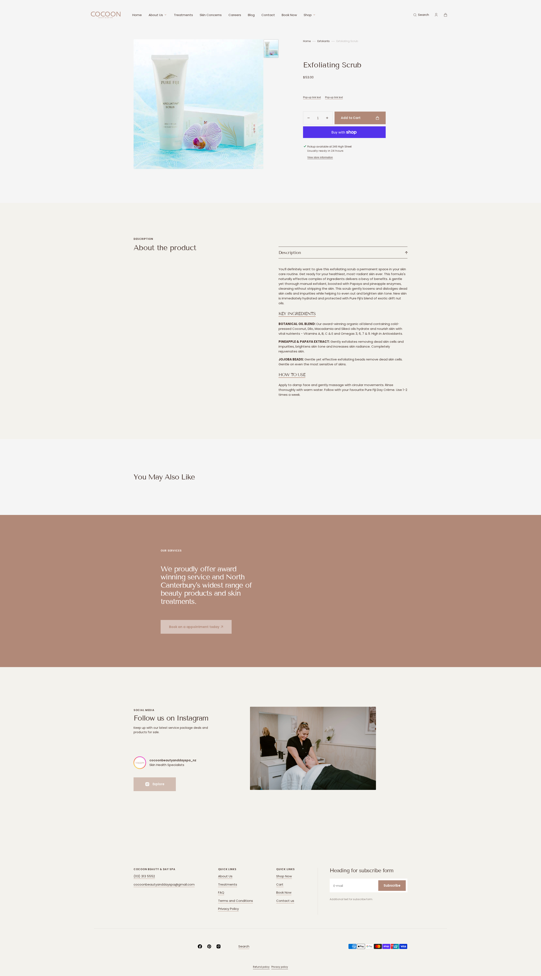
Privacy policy (279, 967)
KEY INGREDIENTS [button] (297, 313)
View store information (320, 157)
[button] (421, 14)
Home (307, 41)
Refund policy (261, 967)
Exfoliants (323, 41)
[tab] (343, 313)
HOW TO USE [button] (292, 374)
